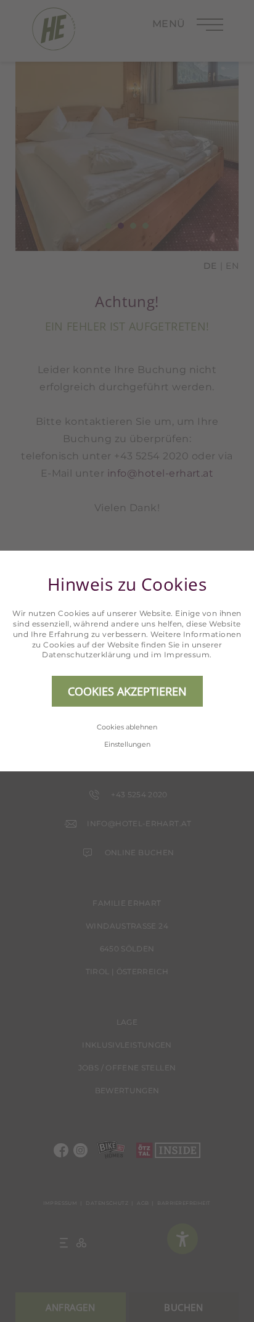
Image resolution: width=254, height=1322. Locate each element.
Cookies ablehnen (127, 727)
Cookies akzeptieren (127, 691)
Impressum (187, 654)
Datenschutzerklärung (86, 654)
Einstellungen (127, 744)
